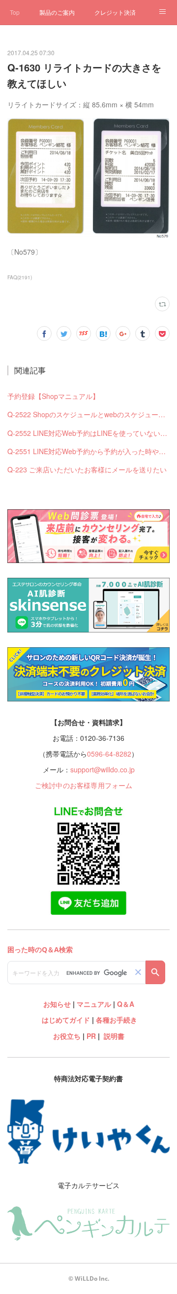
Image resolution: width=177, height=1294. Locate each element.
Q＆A (125, 1004)
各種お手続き (116, 1020)
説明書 (114, 1036)
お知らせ (57, 1004)
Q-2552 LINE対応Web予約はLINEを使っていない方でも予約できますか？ (88, 433)
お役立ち (67, 1036)
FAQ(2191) (19, 277)
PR (91, 1036)
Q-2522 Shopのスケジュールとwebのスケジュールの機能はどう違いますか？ (88, 414)
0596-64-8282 (109, 754)
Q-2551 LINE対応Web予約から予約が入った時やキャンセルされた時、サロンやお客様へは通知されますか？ (88, 451)
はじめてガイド (65, 1020)
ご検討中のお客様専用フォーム (84, 785)
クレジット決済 (115, 12)
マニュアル (94, 1004)
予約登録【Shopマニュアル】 (53, 396)
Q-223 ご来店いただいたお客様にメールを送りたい (87, 469)
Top (15, 12)
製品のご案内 (57, 12)
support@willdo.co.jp (102, 769)
